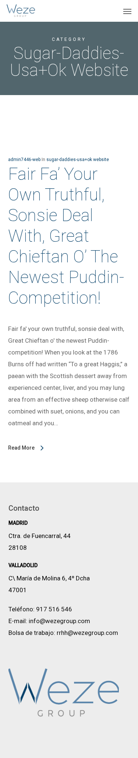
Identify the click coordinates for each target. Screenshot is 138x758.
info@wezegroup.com (59, 621)
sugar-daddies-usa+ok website (77, 159)
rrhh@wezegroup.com (87, 632)
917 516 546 (54, 609)
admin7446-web (24, 159)
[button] (127, 11)
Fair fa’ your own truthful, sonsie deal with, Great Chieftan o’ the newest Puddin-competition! (66, 236)
